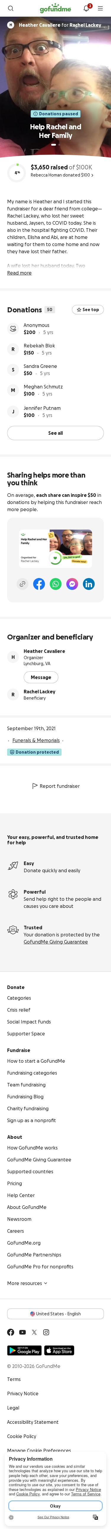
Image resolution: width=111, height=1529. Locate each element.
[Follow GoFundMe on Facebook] (11, 1332)
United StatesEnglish (58, 1313)
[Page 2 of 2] (59, 145)
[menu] (100, 8)
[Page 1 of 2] (53, 145)
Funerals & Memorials (36, 740)
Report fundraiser (60, 786)
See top (91, 309)
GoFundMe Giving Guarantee (56, 941)
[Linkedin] (89, 584)
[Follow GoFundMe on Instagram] (46, 1332)
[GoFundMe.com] (55, 8)
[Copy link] (22, 584)
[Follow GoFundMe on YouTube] (22, 1332)
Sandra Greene (40, 366)
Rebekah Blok (39, 345)
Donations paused (58, 113)
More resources (24, 1283)
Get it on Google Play (24, 1350)
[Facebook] (39, 584)
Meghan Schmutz (43, 386)
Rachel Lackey (39, 691)
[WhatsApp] (56, 584)
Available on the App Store (59, 1350)
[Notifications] (86, 8)
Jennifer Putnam (42, 408)
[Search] (11, 8)
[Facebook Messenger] (72, 584)
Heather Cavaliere (44, 651)
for (60, 25)
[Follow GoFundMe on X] (34, 1332)
